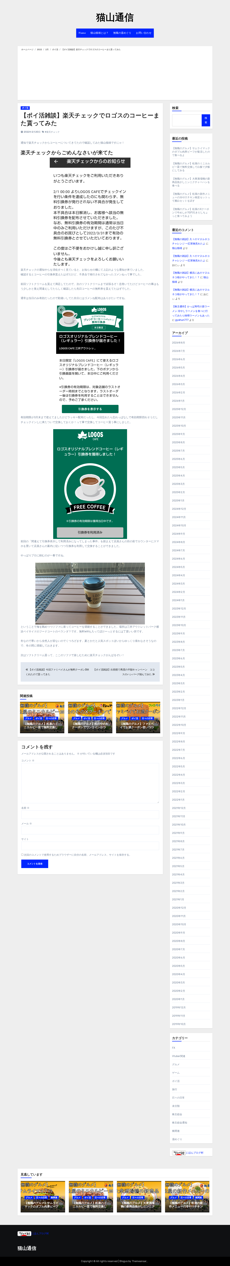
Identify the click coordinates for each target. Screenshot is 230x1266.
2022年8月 (178, 741)
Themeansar (139, 1261)
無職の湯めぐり (122, 33)
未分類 (176, 1105)
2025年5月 (178, 467)
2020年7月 (178, 949)
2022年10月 (179, 724)
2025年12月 (179, 409)
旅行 (174, 1089)
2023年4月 (178, 675)
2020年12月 (179, 907)
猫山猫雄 (177, 248)
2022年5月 (178, 766)
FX (173, 1047)
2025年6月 (178, 459)
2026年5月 (178, 367)
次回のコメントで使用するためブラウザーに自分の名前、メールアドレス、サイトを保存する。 (78, 854)
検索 (175, 108)
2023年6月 (178, 658)
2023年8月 (178, 641)
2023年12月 (179, 608)
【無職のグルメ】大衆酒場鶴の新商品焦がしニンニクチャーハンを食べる (191, 182)
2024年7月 (178, 550)
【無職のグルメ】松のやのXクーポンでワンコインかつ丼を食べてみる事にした (90, 727)
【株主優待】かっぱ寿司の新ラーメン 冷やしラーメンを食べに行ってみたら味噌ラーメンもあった (191, 311)
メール (26, 823)
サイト (25, 839)
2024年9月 (178, 533)
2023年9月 (178, 633)
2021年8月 (178, 841)
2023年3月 (178, 683)
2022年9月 (178, 733)
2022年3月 (178, 783)
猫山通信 (115, 18)
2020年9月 (178, 932)
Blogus (124, 1261)
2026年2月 (178, 392)
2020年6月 (178, 957)
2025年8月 (178, 442)
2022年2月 (178, 791)
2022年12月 (179, 708)
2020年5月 (178, 965)
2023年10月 (179, 625)
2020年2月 (178, 990)
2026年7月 (178, 351)
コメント (27, 760)
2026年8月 (178, 342)
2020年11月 (179, 916)
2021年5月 (178, 866)
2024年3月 (178, 583)
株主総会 (177, 1114)
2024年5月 (178, 567)
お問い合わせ (143, 33)
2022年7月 (178, 749)
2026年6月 (178, 359)
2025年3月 (178, 483)
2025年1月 (178, 500)
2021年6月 (178, 857)
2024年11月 (179, 517)
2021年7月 (178, 849)
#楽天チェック (52, 132)
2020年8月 (178, 941)
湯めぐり (177, 1139)
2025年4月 (178, 475)
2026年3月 (178, 384)
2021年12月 (179, 808)
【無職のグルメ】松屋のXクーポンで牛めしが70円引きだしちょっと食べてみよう (190, 212)
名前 (25, 807)
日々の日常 (51, 718)
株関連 (176, 1130)
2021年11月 (178, 816)
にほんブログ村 (194, 1152)
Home (82, 33)
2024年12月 (179, 508)
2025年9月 (178, 434)
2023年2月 (178, 691)
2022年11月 (179, 716)
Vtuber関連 (178, 1056)
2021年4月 (178, 874)
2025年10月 (179, 425)
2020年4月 (178, 974)
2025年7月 (178, 450)
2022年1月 (178, 799)
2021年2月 (178, 891)
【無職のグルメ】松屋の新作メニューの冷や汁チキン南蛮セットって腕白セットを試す (191, 197)
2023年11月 (179, 616)
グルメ (28, 718)
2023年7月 (178, 650)
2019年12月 (179, 1007)
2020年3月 (178, 982)
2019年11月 (178, 1015)
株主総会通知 (179, 1122)
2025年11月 (179, 417)
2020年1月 (178, 999)
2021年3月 (178, 882)
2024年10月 (179, 525)
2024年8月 (178, 542)
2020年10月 (179, 924)
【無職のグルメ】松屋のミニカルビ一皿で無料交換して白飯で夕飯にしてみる (41, 727)
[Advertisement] (115, 75)
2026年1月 (178, 400)
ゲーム (176, 1072)
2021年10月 (179, 824)
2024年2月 (178, 592)
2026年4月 (178, 375)
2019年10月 (179, 1024)
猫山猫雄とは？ (99, 33)
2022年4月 (178, 774)
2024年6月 (178, 558)
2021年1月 (178, 899)
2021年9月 (178, 833)
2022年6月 (178, 758)
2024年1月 (178, 600)
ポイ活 (25, 108)
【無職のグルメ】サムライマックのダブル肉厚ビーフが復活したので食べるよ (191, 152)
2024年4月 (178, 575)
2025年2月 (178, 492)
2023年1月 (178, 700)
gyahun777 (182, 319)
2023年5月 (178, 666)
